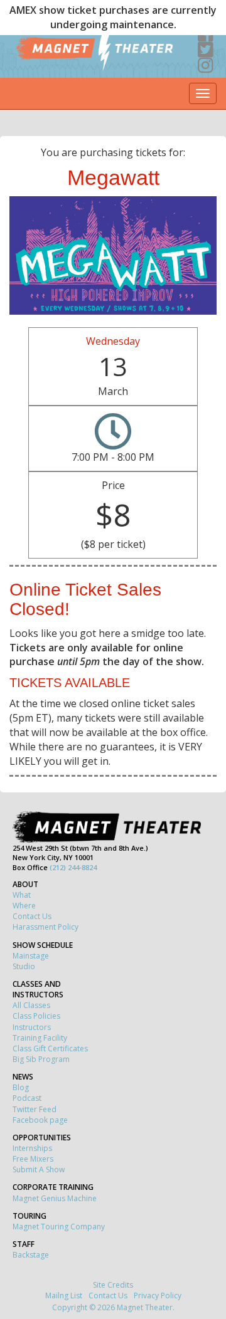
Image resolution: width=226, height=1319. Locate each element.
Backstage (31, 1254)
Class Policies (36, 1016)
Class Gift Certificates (50, 1048)
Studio (24, 966)
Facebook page (40, 1120)
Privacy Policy (157, 1295)
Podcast (27, 1098)
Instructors (32, 1027)
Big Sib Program (41, 1059)
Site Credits (113, 1285)
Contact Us (32, 916)
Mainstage (31, 955)
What (22, 895)
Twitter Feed (34, 1109)
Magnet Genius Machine (55, 1198)
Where (24, 905)
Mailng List (63, 1295)
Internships (32, 1148)
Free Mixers (33, 1158)
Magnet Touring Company (59, 1226)
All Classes (31, 1005)
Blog (21, 1087)
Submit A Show (39, 1169)
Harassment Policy (45, 927)
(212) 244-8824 (73, 867)
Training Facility (40, 1038)
